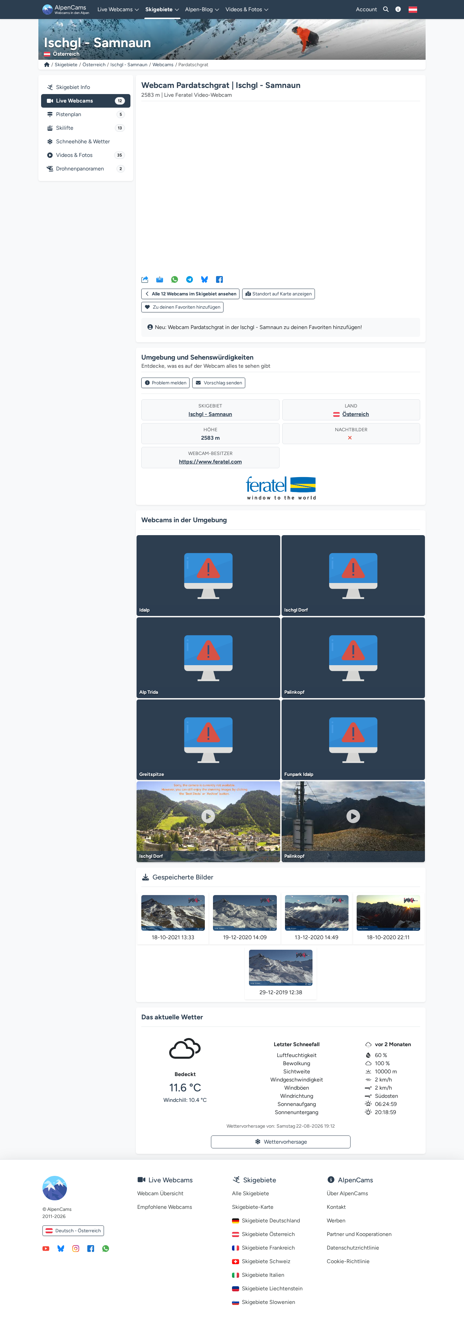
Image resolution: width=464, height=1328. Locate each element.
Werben (336, 1220)
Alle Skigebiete (250, 1193)
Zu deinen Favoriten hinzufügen (186, 307)
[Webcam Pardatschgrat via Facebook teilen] (219, 279)
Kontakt (336, 1207)
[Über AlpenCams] (398, 9)
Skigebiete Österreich (268, 1234)
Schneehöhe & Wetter (83, 141)
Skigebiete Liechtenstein (272, 1288)
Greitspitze (151, 774)
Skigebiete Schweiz (266, 1261)
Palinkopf (294, 692)
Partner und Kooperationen (359, 1234)
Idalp (144, 610)
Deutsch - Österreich (78, 1231)
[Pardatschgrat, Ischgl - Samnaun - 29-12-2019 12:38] (281, 967)
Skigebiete (66, 65)
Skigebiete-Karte (252, 1207)
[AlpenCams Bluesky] (60, 1248)
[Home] (47, 65)
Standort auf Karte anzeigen (282, 294)
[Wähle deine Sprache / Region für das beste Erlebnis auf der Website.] (413, 9)
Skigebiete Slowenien (268, 1302)
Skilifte (89, 128)
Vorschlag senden (223, 383)
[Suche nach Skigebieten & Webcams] (386, 9)
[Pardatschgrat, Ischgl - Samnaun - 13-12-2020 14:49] (317, 913)
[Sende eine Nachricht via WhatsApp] (105, 1248)
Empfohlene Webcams (164, 1207)
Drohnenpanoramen (89, 168)
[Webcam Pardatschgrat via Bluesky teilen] (204, 279)
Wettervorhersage (285, 1142)
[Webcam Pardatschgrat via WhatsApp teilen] (174, 279)
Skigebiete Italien (263, 1275)
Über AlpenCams (347, 1193)
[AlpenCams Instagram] (75, 1248)
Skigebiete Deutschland (271, 1220)
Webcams (163, 65)
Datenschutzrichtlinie (353, 1247)
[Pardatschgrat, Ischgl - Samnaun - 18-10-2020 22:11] (388, 913)
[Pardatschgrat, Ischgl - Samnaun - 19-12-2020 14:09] (244, 913)
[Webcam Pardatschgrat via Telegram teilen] (189, 279)
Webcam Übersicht (160, 1193)
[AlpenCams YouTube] (45, 1248)
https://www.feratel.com (210, 461)
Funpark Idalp (298, 774)
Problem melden (169, 383)
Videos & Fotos (89, 155)
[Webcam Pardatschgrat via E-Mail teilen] (159, 279)
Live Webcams (89, 100)
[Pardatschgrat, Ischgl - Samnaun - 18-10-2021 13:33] (173, 913)
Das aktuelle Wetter (172, 1017)
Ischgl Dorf (296, 610)
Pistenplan (89, 114)
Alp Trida (148, 692)
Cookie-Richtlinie (348, 1261)
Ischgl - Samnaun (128, 65)
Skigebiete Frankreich (268, 1247)
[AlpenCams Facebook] (90, 1248)
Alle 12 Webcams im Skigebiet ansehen (194, 294)
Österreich (94, 65)
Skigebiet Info (73, 87)
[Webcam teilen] (144, 279)
